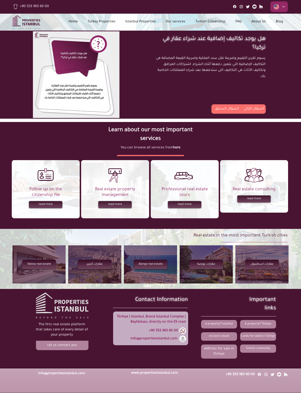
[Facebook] (235, 6)
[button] (62, 345)
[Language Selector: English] (279, 6)
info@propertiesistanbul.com (154, 339)
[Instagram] (241, 6)
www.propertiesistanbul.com (154, 373)
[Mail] (261, 6)
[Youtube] (254, 6)
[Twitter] (248, 6)
